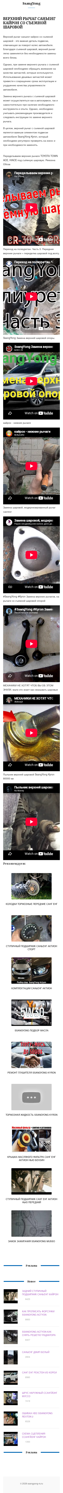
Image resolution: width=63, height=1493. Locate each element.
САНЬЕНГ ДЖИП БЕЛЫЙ (35, 1352)
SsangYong (31, 3)
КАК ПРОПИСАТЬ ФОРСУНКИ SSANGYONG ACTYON (38, 1313)
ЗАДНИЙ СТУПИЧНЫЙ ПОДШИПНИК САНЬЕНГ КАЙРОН (40, 1292)
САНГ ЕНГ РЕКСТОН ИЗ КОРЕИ (39, 1372)
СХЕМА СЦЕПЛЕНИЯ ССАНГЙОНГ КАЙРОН (34, 1435)
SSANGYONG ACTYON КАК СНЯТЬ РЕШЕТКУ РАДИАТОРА (39, 1333)
